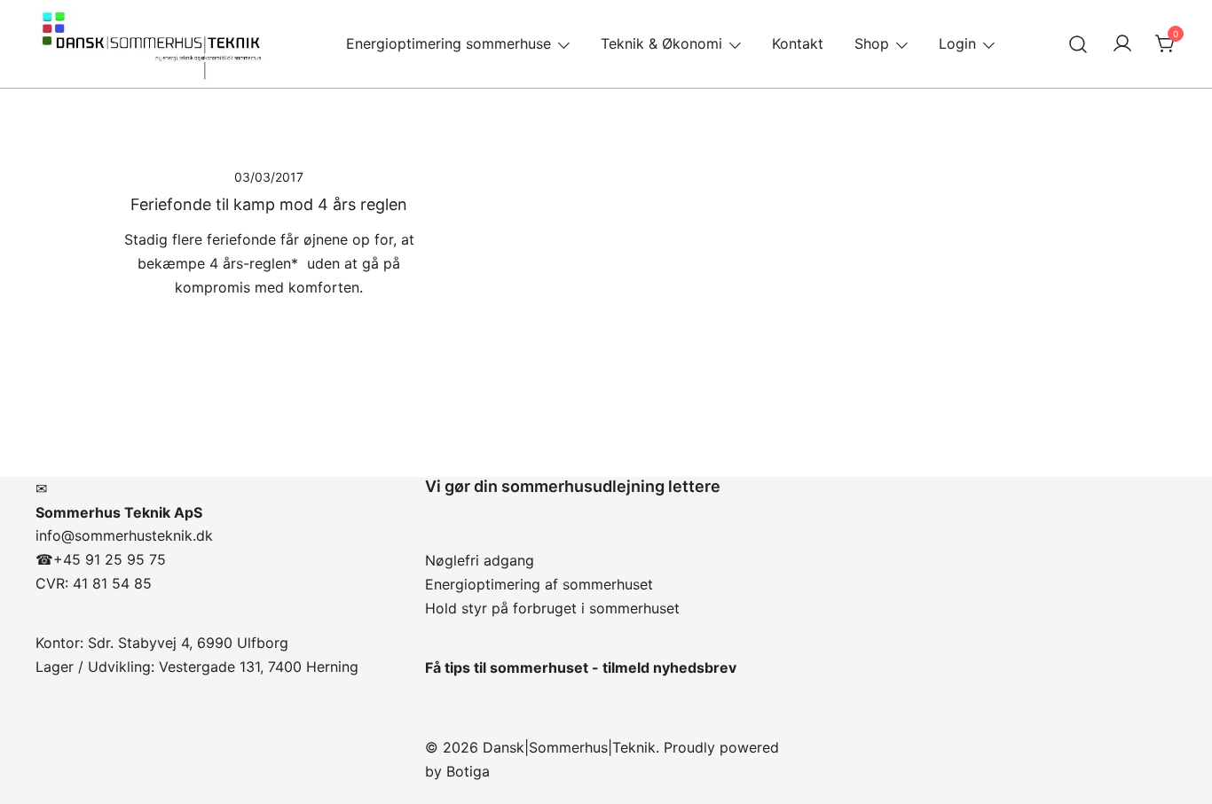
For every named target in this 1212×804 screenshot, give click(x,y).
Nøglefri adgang (479, 560)
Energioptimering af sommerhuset (539, 584)
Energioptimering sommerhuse (448, 43)
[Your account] (1122, 44)
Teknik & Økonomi (661, 43)
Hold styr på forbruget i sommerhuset (552, 608)
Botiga (468, 771)
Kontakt (797, 43)
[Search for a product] (1078, 44)
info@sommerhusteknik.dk (124, 535)
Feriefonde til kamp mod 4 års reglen (268, 204)
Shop (871, 43)
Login (957, 43)
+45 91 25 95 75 (109, 559)
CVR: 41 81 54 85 (93, 583)
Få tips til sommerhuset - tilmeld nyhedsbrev (580, 667)
